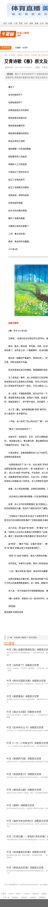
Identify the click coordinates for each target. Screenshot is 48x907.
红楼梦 (18, 48)
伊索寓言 (15, 897)
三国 (15, 23)
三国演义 (26, 894)
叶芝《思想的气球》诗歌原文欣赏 (24, 758)
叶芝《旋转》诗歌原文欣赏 (20, 805)
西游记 (18, 894)
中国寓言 (24, 897)
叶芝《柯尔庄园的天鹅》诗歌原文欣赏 (26, 681)
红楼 (10, 23)
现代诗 (27, 55)
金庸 (36, 23)
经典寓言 (33, 897)
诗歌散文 (20, 55)
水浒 (26, 23)
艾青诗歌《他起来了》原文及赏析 (25, 637)
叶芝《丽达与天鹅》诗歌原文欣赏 (24, 712)
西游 (21, 23)
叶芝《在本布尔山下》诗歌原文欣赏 (25, 727)
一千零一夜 (5, 897)
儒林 (31, 23)
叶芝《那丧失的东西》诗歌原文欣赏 (25, 867)
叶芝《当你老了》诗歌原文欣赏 (23, 665)
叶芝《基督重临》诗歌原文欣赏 (23, 696)
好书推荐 (12, 55)
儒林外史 (35, 894)
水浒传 (25, 48)
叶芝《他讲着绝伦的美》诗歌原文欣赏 (26, 852)
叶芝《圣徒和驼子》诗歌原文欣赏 (24, 774)
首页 (5, 23)
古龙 (42, 23)
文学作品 (5, 47)
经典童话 (42, 897)
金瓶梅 (43, 894)
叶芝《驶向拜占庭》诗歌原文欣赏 (24, 790)
